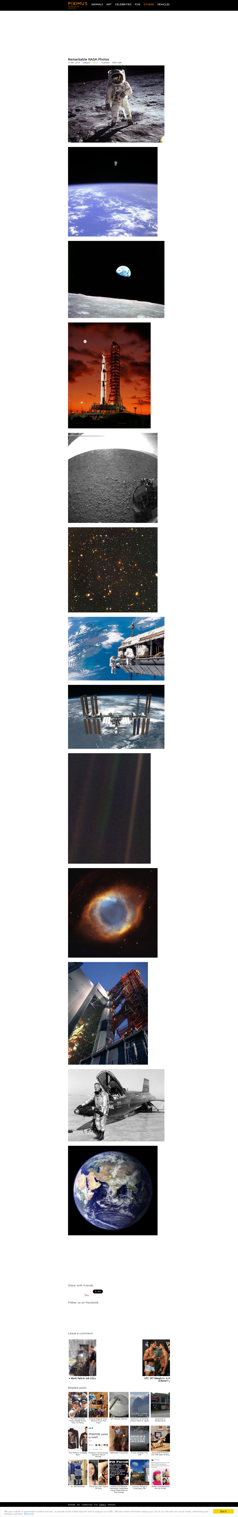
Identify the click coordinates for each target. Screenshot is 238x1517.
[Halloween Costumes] (119, 1451)
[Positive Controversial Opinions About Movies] (98, 1451)
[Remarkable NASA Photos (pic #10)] (113, 957)
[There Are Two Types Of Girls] (98, 1484)
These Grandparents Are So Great (160, 1487)
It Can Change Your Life (139, 1453)
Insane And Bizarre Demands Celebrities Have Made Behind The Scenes (119, 1489)
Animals (97, 4)
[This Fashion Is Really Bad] (77, 1451)
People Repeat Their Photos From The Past (98, 1421)
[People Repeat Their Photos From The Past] (98, 1417)
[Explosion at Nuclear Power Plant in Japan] (139, 1417)
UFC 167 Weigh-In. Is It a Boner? (157, 1379)
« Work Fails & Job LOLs (82, 1378)
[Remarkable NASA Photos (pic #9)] (109, 863)
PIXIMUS (78, 3)
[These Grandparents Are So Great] (160, 1484)
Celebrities (123, 4)
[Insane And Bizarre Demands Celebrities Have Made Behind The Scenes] (119, 1484)
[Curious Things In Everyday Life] (139, 1484)
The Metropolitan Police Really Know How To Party (77, 1421)
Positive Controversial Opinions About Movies (98, 1454)
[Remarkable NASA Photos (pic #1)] (116, 142)
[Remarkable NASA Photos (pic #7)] (116, 680)
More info (29, 1513)
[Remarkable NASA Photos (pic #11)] (108, 1064)
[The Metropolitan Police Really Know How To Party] (77, 1417)
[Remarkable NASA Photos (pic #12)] (116, 1140)
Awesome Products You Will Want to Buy (160, 1453)
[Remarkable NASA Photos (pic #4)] (109, 427)
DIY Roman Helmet (119, 1419)
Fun (137, 4)
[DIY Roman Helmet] (119, 1417)
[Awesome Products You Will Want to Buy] (160, 1451)
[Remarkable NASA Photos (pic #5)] (113, 522)
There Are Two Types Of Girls (98, 1487)
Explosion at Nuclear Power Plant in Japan (139, 1420)
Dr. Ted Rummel (78, 1486)
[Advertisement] (119, 34)
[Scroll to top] (214, 1505)
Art (109, 4)
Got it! (223, 1511)
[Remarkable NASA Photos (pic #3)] (116, 317)
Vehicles (163, 4)
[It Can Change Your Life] (139, 1451)
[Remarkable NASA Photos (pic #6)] (113, 611)
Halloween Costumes (119, 1452)
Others (149, 4)
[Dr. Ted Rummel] (77, 1484)
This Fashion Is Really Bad (77, 1453)
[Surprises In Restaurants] (160, 1417)
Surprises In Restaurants (160, 1420)
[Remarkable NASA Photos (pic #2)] (113, 236)
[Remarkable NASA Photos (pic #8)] (116, 748)
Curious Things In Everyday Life (139, 1487)
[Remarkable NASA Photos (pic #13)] (113, 1234)
